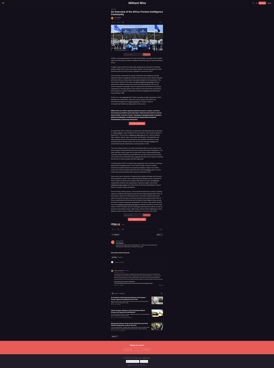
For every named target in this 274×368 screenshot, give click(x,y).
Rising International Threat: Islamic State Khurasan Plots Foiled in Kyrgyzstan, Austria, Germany (129, 324)
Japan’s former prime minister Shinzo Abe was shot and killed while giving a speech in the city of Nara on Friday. (129, 302)
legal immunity (134, 102)
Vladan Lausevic (118, 270)
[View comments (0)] (125, 332)
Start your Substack (133, 361)
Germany (156, 181)
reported (125, 97)
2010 (114, 67)
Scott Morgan (117, 17)
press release (118, 133)
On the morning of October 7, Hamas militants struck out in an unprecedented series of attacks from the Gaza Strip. (130, 315)
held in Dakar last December (145, 82)
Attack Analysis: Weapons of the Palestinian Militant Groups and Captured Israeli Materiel (128, 311)
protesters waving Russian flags (127, 204)
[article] (137, 302)
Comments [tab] (114, 257)
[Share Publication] (256, 3)
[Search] (253, 3)
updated (152, 141)
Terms (140, 358)
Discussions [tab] (122, 293)
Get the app (144, 361)
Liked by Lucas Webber (120, 272)
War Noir (119, 304)
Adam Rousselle (128, 317)
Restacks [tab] (120, 257)
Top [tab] (113, 293)
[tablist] (117, 257)
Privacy (136, 358)
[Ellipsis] (162, 270)
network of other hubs (136, 135)
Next (158, 234)
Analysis (113, 9)
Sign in (269, 3)
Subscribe (262, 3)
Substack (130, 365)
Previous (116, 234)
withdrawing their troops (119, 185)
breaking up (149, 170)
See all (114, 336)
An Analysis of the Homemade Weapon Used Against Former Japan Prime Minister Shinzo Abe (128, 298)
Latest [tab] (116, 293)
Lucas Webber (122, 330)
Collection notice (146, 358)
